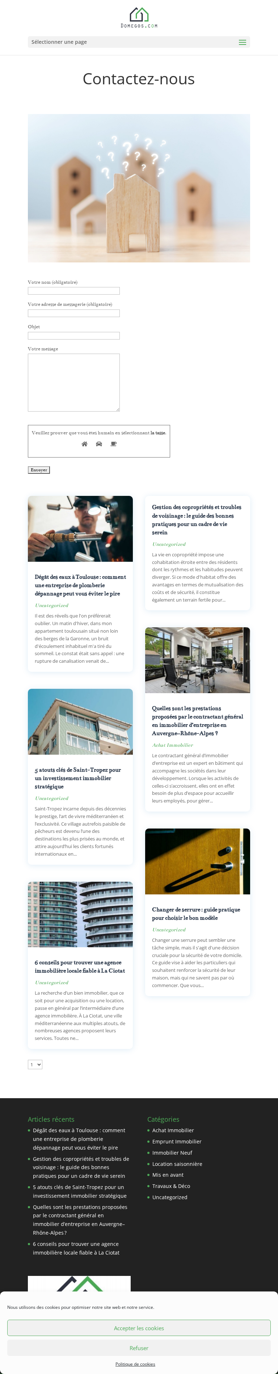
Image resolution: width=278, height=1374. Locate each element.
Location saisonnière (177, 1163)
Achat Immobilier (172, 745)
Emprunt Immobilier (177, 1141)
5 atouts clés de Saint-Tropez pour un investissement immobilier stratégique (78, 778)
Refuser (139, 1348)
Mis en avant (168, 1174)
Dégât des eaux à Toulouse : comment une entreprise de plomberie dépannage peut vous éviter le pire (80, 585)
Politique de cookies (135, 1364)
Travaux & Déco (171, 1186)
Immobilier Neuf (172, 1152)
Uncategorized (51, 605)
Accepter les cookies (139, 1328)
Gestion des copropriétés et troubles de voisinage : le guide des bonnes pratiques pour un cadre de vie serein (81, 1167)
